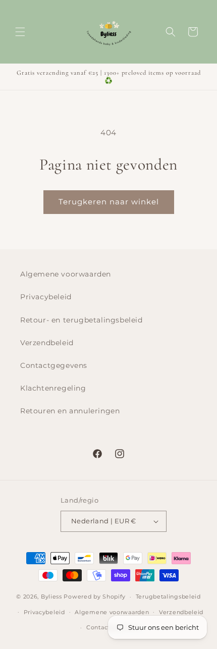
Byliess (51, 596)
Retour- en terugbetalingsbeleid (81, 319)
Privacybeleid (46, 296)
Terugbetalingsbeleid (168, 596)
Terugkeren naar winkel (109, 201)
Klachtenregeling (53, 388)
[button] (20, 32)
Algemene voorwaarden (65, 274)
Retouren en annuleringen (70, 410)
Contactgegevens (53, 365)
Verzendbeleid (47, 342)
